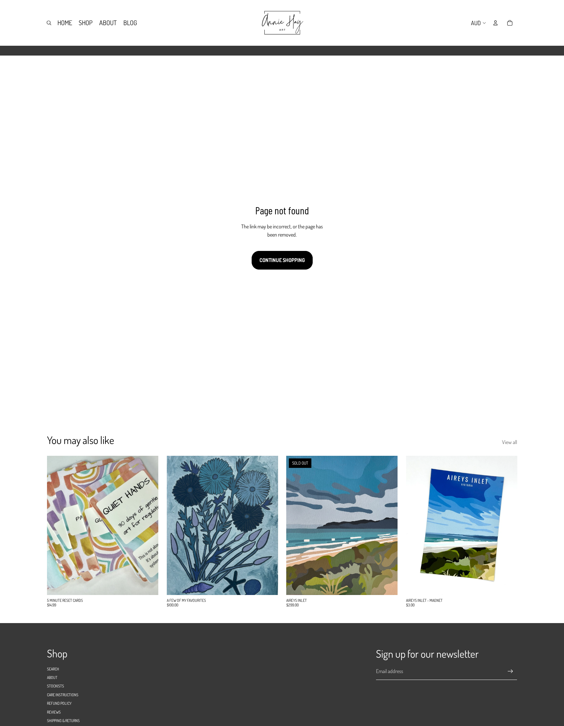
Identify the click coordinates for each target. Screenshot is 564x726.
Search (53, 669)
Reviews (54, 712)
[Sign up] (510, 671)
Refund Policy (59, 703)
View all (509, 442)
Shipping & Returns (63, 720)
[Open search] (49, 23)
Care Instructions (62, 694)
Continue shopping (282, 260)
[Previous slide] (176, 525)
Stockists (55, 686)
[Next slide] (268, 525)
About (52, 677)
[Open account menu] (495, 23)
